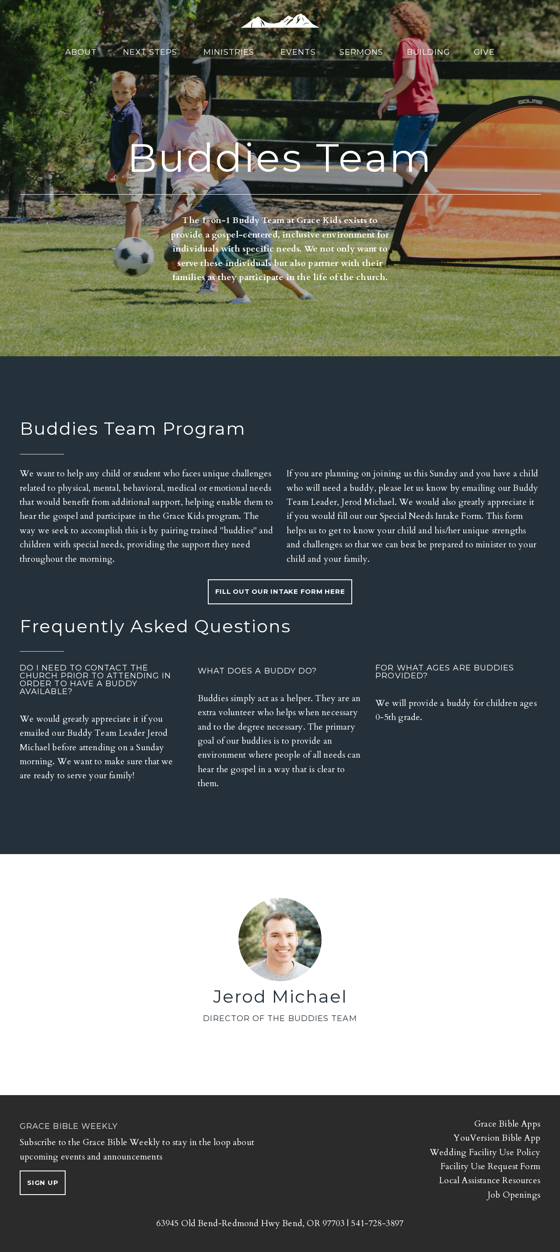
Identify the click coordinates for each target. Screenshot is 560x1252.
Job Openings (513, 1195)
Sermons (362, 52)
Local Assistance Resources (489, 1180)
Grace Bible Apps (507, 1124)
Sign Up (42, 1182)
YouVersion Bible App (496, 1138)
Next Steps (151, 52)
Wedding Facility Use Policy (485, 1152)
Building (428, 52)
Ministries (230, 52)
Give (484, 52)
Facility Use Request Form (491, 1166)
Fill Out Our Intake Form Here (280, 591)
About (82, 52)
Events (297, 52)
